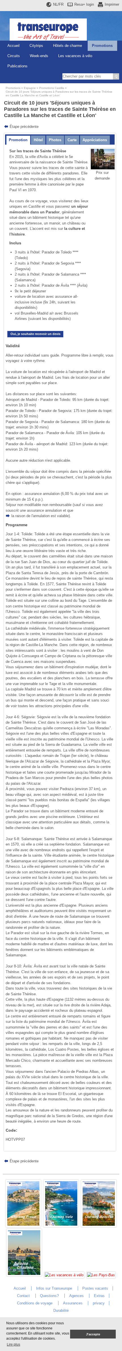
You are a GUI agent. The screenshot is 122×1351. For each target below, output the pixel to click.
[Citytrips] (24, 1275)
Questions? (49, 1296)
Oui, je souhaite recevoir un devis (35, 334)
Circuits (13, 56)
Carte (72, 140)
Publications (17, 66)
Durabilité (61, 1310)
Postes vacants (95, 1288)
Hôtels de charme (67, 45)
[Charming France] (23, 1226)
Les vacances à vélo (75, 56)
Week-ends (39, 56)
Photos (55, 140)
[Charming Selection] (98, 1226)
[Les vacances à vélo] (64, 1275)
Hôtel (38, 140)
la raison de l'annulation (30, 516)
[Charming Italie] (61, 1226)
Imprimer (112, 4)
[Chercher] (116, 76)
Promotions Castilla (51, 87)
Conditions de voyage (34, 1303)
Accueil (13, 45)
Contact (23, 1296)
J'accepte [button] (93, 1334)
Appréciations (95, 140)
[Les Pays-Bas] (101, 1275)
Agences (76, 1296)
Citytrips (36, 45)
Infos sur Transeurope (54, 1288)
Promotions (102, 45)
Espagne (30, 87)
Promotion (18, 140)
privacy (99, 1303)
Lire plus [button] (13, 1344)
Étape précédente (24, 126)
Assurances (73, 1303)
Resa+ (84, 4)
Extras (99, 1296)
